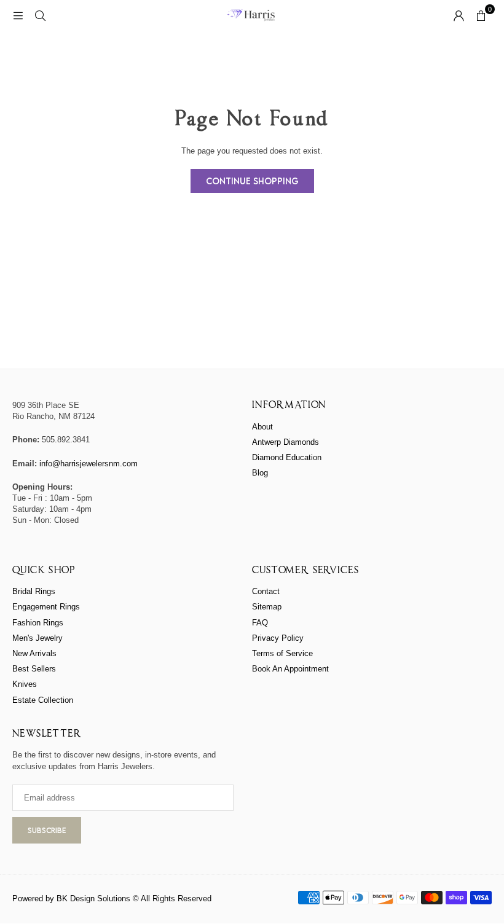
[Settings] (458, 15)
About (262, 426)
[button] (481, 15)
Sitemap (267, 606)
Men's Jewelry (37, 638)
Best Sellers (34, 668)
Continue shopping (252, 181)
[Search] (40, 15)
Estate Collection (42, 700)
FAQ (260, 622)
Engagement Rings (46, 606)
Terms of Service (282, 653)
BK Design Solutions (93, 898)
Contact (266, 591)
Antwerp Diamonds (285, 442)
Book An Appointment (290, 668)
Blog (260, 472)
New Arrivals (34, 653)
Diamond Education (286, 457)
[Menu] (18, 15)
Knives (24, 684)
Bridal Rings (33, 591)
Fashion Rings (37, 622)
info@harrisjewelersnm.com (88, 463)
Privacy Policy (278, 638)
